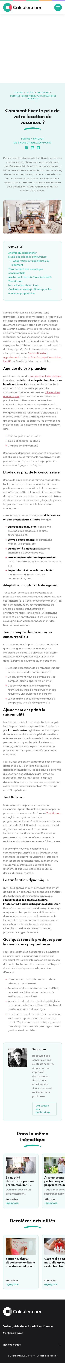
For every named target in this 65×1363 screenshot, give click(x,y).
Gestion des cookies (47, 1355)
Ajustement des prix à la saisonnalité (30, 277)
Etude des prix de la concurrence (27, 256)
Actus (30, 92)
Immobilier (43, 92)
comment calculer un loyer (45, 376)
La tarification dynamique (23, 285)
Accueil (18, 92)
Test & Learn (15, 281)
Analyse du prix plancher (22, 252)
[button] (58, 7)
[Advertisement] (32, 48)
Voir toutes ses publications (43, 1109)
